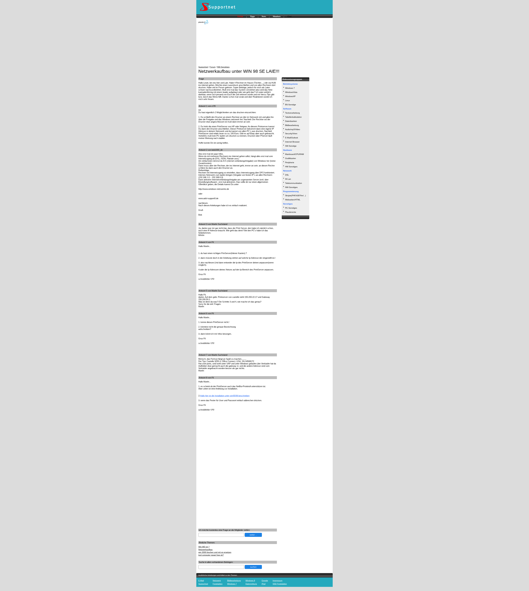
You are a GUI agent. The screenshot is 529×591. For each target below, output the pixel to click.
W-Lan (288, 179)
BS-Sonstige (290, 104)
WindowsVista (291, 92)
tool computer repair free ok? (211, 555)
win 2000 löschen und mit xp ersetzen (214, 552)
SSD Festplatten (280, 584)
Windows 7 (290, 88)
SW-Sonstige (290, 146)
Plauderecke (290, 212)
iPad (263, 584)
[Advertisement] (264, 45)
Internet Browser (292, 142)
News (264, 16)
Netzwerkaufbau (205, 549)
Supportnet (203, 67)
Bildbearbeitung (292, 125)
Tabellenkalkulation (293, 117)
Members (276, 16)
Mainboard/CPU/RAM (294, 154)
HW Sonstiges (291, 166)
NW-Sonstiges (223, 67)
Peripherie (289, 162)
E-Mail (201, 580)
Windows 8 (250, 580)
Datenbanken (291, 121)
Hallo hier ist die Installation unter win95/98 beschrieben (224, 396)
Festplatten (217, 584)
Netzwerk (217, 580)
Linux (287, 100)
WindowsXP (290, 96)
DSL (287, 175)
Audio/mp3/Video (292, 129)
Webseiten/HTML (292, 200)
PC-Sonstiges (291, 208)
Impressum (277, 580)
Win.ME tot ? (204, 547)
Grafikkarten (290, 158)
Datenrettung (251, 584)
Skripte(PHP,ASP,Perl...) (295, 195)
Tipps (252, 16)
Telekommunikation (293, 183)
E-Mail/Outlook (291, 138)
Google (265, 580)
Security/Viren (291, 133)
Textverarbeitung (292, 113)
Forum (240, 16)
